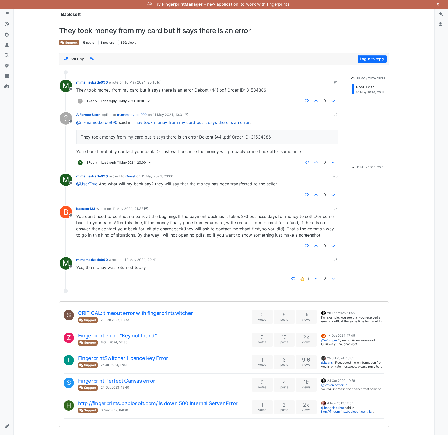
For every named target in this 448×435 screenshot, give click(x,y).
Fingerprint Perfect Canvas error (116, 381)
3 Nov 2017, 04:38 (114, 410)
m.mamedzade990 (92, 82)
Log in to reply (372, 59)
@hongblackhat (332, 408)
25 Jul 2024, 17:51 (114, 365)
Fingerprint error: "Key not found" (117, 336)
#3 (335, 176)
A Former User (88, 115)
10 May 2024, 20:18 (140, 82)
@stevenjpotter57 (334, 385)
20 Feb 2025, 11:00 (115, 320)
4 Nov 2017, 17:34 (340, 403)
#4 (335, 208)
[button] (6, 426)
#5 (335, 260)
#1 (336, 82)
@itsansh (327, 362)
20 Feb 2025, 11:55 (341, 313)
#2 (335, 115)
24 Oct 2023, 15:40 (115, 387)
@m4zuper (329, 340)
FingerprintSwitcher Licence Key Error (123, 358)
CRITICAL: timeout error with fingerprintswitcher (135, 313)
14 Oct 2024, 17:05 (341, 335)
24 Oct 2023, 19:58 (341, 381)
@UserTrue (86, 184)
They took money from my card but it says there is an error (191, 122)
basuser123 (85, 208)
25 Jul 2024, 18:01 (340, 358)
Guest (130, 176)
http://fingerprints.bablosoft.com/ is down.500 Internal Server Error (158, 403)
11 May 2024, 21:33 (127, 208)
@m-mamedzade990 (96, 122)
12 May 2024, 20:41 (140, 260)
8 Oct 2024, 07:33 (114, 342)
